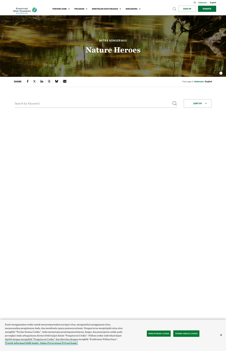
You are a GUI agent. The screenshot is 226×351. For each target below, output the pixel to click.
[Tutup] (221, 335)
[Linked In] (41, 82)
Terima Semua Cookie (186, 333)
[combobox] (197, 103)
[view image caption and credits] (221, 72)
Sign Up (187, 9)
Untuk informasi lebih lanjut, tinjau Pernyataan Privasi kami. (41, 342)
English (208, 81)
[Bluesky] (56, 82)
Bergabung (131, 9)
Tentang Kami (59, 9)
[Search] (174, 103)
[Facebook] (27, 82)
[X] (34, 82)
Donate (207, 9)
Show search (174, 8)
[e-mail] (65, 82)
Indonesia (199, 81)
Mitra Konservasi (113, 40)
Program (79, 9)
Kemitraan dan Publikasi (105, 9)
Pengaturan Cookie (158, 333)
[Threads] (49, 82)
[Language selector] (194, 4)
